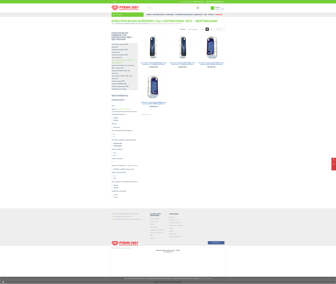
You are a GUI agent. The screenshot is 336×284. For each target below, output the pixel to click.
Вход (114, 1)
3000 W (116, 120)
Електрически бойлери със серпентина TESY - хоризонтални (123, 66)
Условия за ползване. (205, 278)
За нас (171, 228)
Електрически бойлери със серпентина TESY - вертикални (123, 61)
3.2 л (115, 178)
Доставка (171, 217)
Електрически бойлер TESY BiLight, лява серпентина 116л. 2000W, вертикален (153, 103)
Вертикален (117, 127)
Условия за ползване (174, 222)
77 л (115, 153)
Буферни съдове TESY (118, 81)
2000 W (116, 118)
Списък (211, 29)
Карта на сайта (154, 221)
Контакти (152, 238)
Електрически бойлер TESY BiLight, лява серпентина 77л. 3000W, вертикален (182, 63)
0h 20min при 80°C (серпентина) (124, 169)
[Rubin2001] (125, 7)
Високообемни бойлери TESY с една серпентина (122, 77)
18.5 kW (116, 188)
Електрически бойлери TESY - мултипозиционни (120, 56)
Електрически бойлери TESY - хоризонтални (120, 51)
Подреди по (183, 29)
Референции (153, 227)
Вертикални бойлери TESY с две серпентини (121, 72)
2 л (114, 176)
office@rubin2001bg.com (216, 2)
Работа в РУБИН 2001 (175, 236)
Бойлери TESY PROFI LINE (119, 84)
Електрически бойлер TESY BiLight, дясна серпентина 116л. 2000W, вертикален (211, 63)
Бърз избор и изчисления (156, 232)
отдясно (116, 195)
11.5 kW (116, 185)
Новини (152, 224)
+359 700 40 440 (198, 2)
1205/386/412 (118, 146)
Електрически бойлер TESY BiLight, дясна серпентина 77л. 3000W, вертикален (153, 63)
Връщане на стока (174, 220)
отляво (116, 197)
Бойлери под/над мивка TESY (120, 86)
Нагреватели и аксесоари (119, 89)
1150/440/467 (118, 143)
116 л (115, 155)
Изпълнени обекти (155, 219)
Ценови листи (173, 234)
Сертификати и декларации (157, 230)
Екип (151, 235)
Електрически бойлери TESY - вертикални (120, 45)
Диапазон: (114, 109)
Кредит (171, 231)
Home (113, 23)
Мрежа (207, 29)
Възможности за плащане (176, 225)
